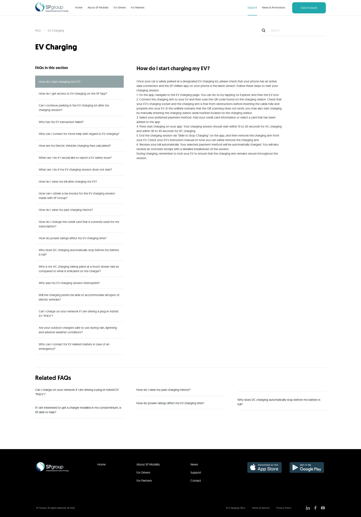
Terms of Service (260, 507)
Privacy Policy (283, 507)
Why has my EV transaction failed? (61, 122)
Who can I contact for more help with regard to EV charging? (79, 134)
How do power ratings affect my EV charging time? (72, 238)
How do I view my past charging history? (66, 210)
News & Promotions (273, 7)
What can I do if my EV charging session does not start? (75, 169)
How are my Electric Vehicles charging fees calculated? (75, 145)
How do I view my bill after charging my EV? (68, 181)
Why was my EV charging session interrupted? (69, 283)
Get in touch (309, 8)
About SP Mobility (98, 7)
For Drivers (120, 7)
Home (79, 7)
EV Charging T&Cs (235, 507)
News (194, 464)
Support (252, 7)
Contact (195, 480)
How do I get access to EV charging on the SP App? (73, 93)
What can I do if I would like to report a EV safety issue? (75, 157)
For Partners (137, 7)
